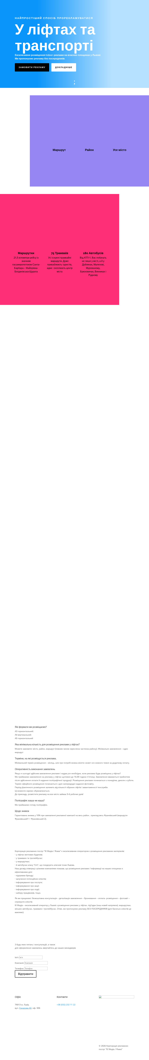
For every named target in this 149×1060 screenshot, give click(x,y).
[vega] (27, 628)
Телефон (19, 968)
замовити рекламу (32, 67)
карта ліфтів (54, 172)
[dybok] (27, 439)
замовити (53, 161)
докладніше (63, 67)
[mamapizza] (27, 565)
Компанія (19, 962)
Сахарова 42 (25, 1008)
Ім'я (16, 957)
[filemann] (27, 502)
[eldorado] (27, 471)
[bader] (27, 408)
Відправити (25, 974)
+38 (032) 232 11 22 (66, 1004)
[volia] (27, 660)
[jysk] (27, 534)
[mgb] (27, 597)
